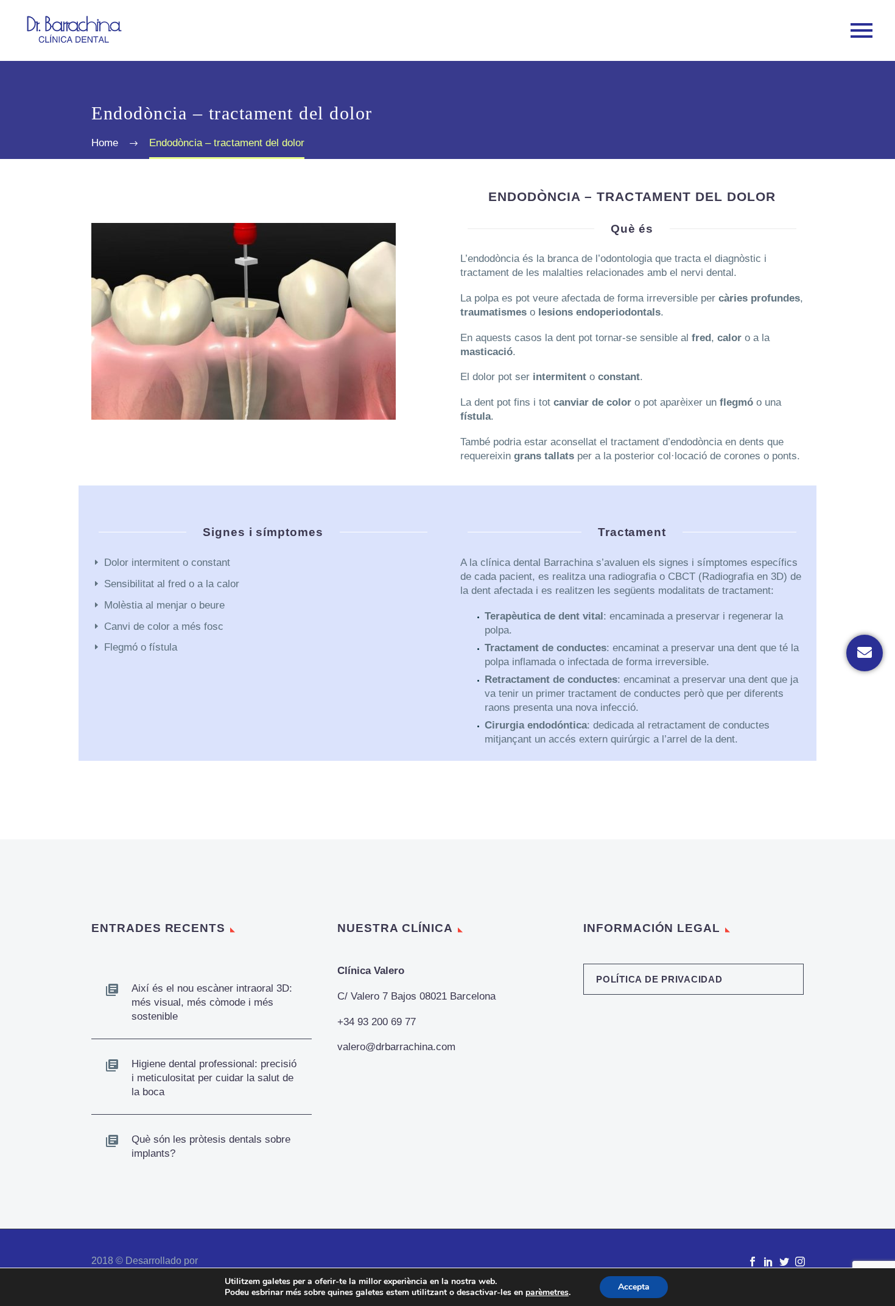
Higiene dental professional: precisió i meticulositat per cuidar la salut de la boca (214, 1078)
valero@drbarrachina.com (396, 1047)
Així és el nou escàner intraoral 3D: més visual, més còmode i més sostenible (212, 1002)
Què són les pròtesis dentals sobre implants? (211, 1146)
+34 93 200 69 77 (376, 1022)
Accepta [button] (634, 1287)
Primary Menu (861, 30)
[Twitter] (784, 1261)
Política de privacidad (659, 979)
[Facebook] (752, 1261)
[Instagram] (800, 1261)
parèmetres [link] (547, 1292)
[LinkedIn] (768, 1261)
